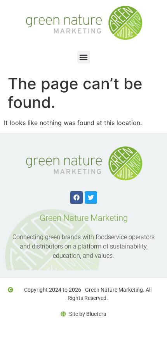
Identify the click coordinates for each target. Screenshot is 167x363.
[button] (83, 57)
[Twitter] (91, 197)
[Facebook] (76, 197)
